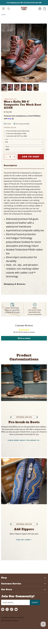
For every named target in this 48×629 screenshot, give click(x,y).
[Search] (7, 8)
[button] (24, 166)
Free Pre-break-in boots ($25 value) (17, 131)
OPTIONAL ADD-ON (10, 127)
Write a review (24, 338)
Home (3, 14)
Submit (35, 602)
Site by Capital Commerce (9, 621)
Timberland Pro (10, 99)
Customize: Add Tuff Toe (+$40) (16, 136)
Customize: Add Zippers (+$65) (16, 133)
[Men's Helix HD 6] (4, 87)
